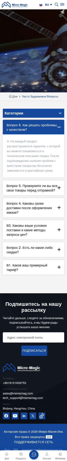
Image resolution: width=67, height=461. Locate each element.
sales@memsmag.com (18, 393)
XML (16, 449)
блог (7, 449)
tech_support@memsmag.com (23, 398)
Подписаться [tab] (34, 350)
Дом (14, 96)
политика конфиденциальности (42, 449)
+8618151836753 (14, 383)
